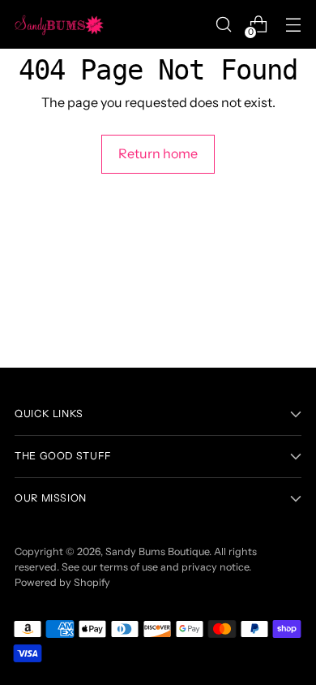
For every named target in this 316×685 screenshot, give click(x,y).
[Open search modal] (223, 24)
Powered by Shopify (62, 582)
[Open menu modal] (293, 24)
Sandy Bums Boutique (157, 551)
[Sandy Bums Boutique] (59, 24)
